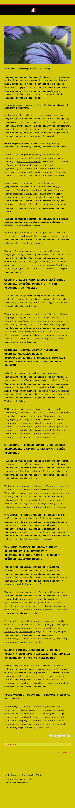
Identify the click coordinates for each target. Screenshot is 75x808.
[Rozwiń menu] (42, 10)
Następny (63, 752)
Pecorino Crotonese (39, 539)
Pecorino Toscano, (46, 486)
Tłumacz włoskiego (15, 295)
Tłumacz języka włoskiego (54, 390)
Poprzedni (12, 744)
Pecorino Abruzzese (28, 161)
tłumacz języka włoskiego (19, 779)
